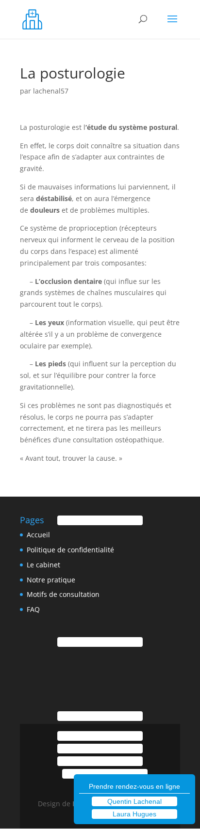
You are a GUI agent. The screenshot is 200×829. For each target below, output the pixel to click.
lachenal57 (50, 90)
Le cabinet (43, 564)
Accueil (38, 534)
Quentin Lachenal (134, 801)
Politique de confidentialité (70, 549)
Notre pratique (51, 579)
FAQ (33, 609)
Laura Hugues (134, 814)
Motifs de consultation (63, 594)
